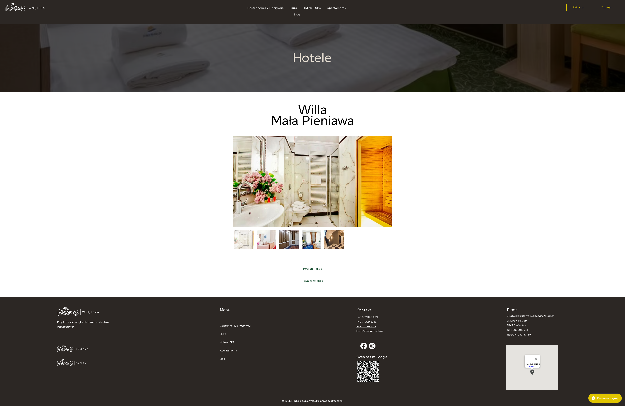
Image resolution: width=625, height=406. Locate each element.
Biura (223, 334)
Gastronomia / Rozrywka (230, 326)
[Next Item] (387, 181)
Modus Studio (299, 400)
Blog (222, 359)
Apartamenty (228, 350)
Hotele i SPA (227, 342)
